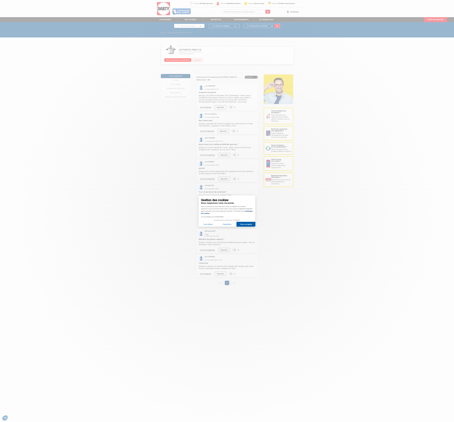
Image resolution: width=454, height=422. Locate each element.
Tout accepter (246, 224)
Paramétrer (227, 224)
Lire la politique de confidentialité (212, 217)
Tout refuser (208, 224)
